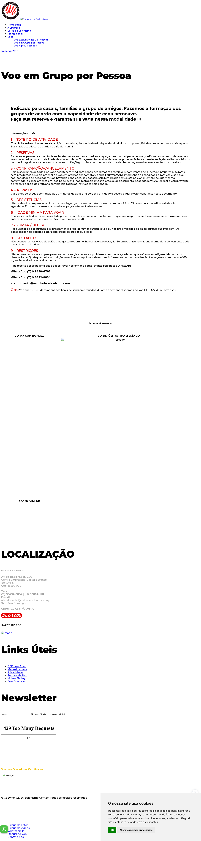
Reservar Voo (9, 51)
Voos (10, 36)
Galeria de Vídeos (19, 828)
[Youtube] (17, 806)
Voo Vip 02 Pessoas (25, 45)
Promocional (15, 33)
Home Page (14, 24)
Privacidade (15, 672)
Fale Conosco (16, 681)
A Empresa (14, 27)
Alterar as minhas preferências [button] (136, 830)
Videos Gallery (17, 678)
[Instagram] (12, 806)
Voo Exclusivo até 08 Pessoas (31, 39)
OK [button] (112, 830)
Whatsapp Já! (16, 831)
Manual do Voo (17, 669)
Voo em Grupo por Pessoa (29, 42)
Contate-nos (16, 837)
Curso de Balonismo (19, 30)
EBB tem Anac (17, 666)
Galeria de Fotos (18, 825)
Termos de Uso (17, 675)
